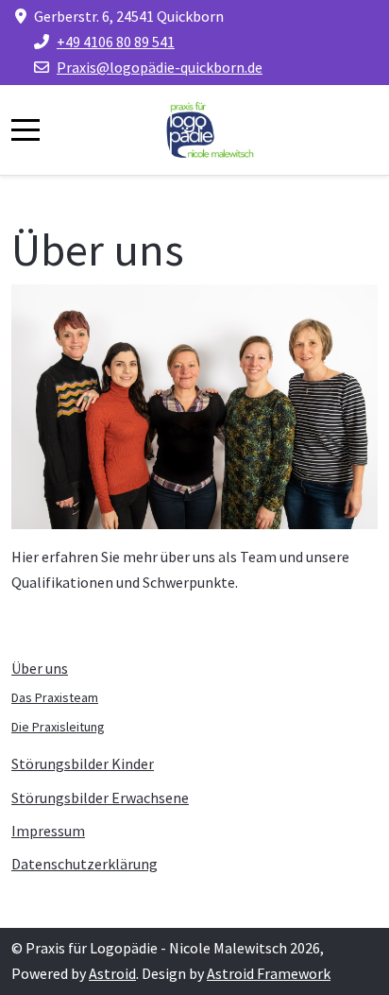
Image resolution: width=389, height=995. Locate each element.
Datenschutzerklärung (84, 863)
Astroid (112, 973)
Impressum (48, 830)
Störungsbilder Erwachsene (100, 797)
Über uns (39, 668)
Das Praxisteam (54, 697)
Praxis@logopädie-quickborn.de (159, 67)
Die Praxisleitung (58, 726)
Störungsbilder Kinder (82, 763)
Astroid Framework (268, 973)
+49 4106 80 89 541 (116, 41)
